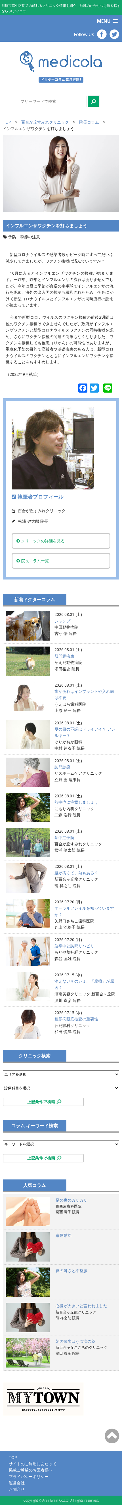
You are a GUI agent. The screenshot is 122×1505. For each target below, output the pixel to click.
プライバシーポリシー (29, 1476)
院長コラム (89, 122)
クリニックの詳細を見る (42, 540)
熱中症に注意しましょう (76, 802)
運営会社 (17, 1482)
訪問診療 (62, 767)
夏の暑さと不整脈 (71, 1270)
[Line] (107, 388)
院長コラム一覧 (34, 560)
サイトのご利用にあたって (32, 1463)
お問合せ (17, 1489)
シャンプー (64, 621)
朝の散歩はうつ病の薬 (75, 1341)
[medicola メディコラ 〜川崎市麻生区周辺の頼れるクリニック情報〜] (61, 66)
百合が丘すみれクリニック (45, 122)
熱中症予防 (64, 837)
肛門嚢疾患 (64, 656)
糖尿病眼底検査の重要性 (76, 1019)
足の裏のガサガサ (71, 1200)
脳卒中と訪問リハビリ (74, 946)
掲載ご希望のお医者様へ (30, 1470)
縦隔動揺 (63, 1235)
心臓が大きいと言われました (81, 1305)
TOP (7, 122)
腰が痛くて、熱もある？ (76, 873)
